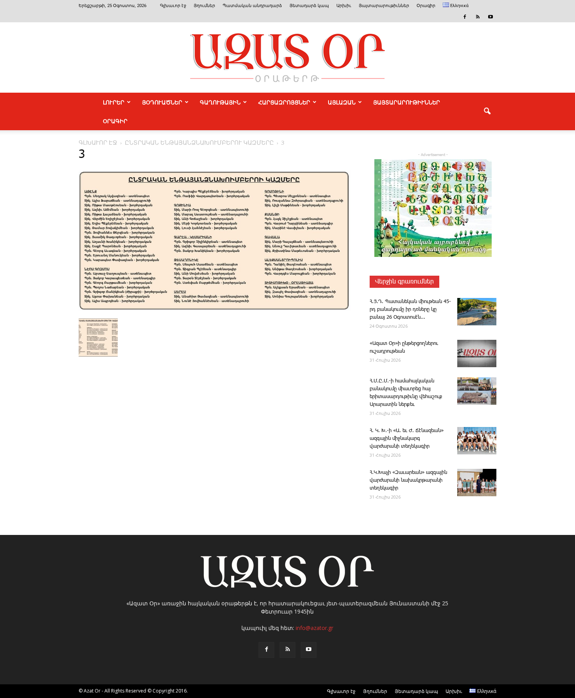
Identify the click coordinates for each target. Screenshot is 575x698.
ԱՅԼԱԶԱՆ (342, 102)
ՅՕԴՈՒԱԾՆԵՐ (162, 102)
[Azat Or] (287, 57)
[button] (487, 111)
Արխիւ (343, 5)
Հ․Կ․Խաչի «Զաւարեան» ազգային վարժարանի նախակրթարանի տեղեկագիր (408, 480)
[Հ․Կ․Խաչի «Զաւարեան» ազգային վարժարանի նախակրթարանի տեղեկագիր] (476, 482)
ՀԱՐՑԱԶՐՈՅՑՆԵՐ (284, 102)
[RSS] (477, 17)
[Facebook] (465, 17)
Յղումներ (204, 5)
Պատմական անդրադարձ (252, 5)
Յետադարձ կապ (309, 5)
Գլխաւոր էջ (173, 5)
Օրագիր (426, 5)
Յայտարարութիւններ (384, 5)
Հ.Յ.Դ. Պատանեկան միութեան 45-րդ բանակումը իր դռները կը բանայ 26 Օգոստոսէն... (410, 309)
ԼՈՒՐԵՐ (113, 102)
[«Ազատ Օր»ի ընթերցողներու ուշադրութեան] (476, 353)
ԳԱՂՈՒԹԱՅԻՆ (220, 102)
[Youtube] (490, 17)
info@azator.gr (314, 628)
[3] (215, 309)
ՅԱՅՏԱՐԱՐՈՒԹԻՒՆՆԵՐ (406, 102)
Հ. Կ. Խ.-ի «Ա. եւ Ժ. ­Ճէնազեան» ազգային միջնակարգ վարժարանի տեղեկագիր (407, 438)
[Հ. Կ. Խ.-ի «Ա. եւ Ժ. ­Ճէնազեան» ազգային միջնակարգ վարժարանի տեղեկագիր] (476, 440)
